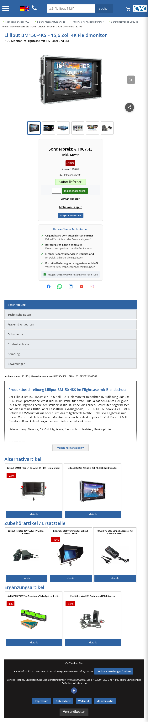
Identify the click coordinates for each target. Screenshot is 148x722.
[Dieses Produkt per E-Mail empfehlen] (81, 286)
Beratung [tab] (14, 354)
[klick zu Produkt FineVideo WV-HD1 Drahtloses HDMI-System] (92, 619)
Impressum (41, 701)
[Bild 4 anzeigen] (77, 128)
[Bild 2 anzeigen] (48, 128)
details (34, 514)
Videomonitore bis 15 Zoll (23, 26)
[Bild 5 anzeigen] (92, 128)
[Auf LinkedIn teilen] (70, 286)
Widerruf (83, 701)
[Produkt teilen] (129, 107)
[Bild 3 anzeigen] (63, 128)
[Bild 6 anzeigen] (107, 128)
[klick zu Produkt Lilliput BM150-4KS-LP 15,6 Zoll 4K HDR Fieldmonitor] (33, 491)
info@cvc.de (86, 671)
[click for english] (24, 10)
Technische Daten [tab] (19, 314)
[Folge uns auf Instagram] (92, 286)
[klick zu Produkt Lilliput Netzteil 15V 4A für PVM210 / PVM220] (26, 555)
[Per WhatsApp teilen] (59, 286)
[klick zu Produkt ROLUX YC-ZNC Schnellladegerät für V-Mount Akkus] (114, 555)
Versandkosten (70, 199)
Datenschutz (63, 701)
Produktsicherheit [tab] (20, 344)
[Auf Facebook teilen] (48, 286)
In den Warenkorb (75, 190)
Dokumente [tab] (15, 334)
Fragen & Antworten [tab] (21, 324)
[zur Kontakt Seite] (34, 10)
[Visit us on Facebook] (74, 692)
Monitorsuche (105, 701)
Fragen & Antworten (70, 215)
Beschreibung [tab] (17, 305)
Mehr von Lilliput (70, 207)
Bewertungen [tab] (16, 364)
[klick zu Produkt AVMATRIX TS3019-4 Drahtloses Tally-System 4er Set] (33, 619)
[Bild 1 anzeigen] (33, 128)
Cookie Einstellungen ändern (114, 671)
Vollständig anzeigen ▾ (70, 447)
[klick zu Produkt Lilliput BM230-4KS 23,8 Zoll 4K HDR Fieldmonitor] (92, 491)
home (5, 26)
